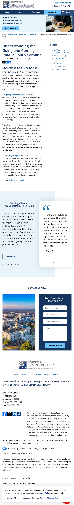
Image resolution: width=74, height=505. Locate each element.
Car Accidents (59, 50)
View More (10, 256)
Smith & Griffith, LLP (26, 478)
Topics (53, 44)
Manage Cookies (47, 448)
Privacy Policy (36, 375)
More (68, 12)
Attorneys (36, 12)
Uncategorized (17, 180)
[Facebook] (5, 414)
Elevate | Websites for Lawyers (18, 483)
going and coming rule (15, 94)
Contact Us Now (10, 28)
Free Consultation (63, 2)
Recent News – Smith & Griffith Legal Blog (23, 34)
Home (7, 12)
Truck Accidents (60, 58)
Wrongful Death (60, 69)
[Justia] (19, 414)
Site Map (46, 375)
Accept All (11, 498)
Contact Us (52, 12)
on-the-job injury (12, 155)
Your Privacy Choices (16, 448)
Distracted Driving (61, 53)
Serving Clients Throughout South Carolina (18, 204)
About (21, 12)
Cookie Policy (32, 448)
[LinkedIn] (14, 414)
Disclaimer (24, 375)
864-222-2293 (62, 6)
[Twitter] (9, 414)
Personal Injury (60, 55)
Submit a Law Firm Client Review (12, 265)
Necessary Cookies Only (33, 498)
